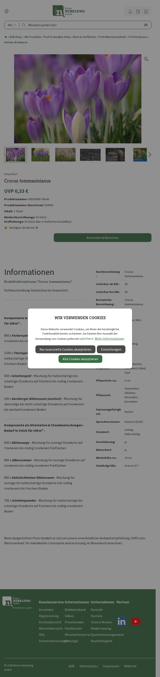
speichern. (87, 338)
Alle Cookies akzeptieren (80, 359)
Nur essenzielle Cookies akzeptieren (65, 349)
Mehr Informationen (109, 338)
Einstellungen (111, 349)
